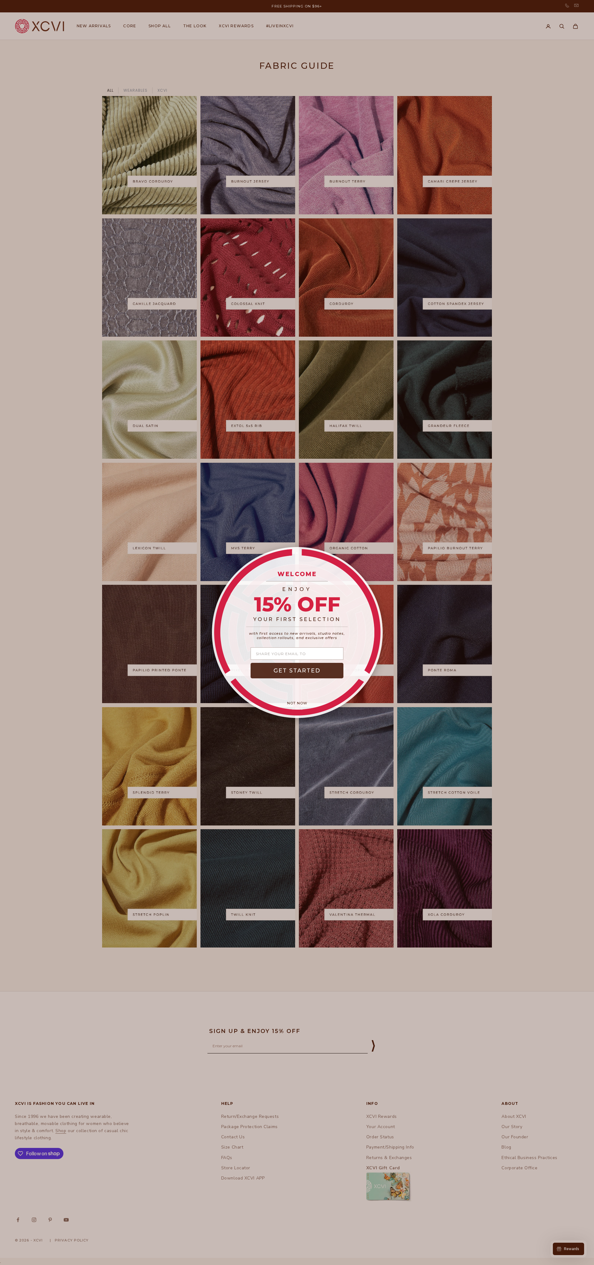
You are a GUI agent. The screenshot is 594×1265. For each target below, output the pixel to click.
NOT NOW (297, 703)
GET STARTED (297, 670)
